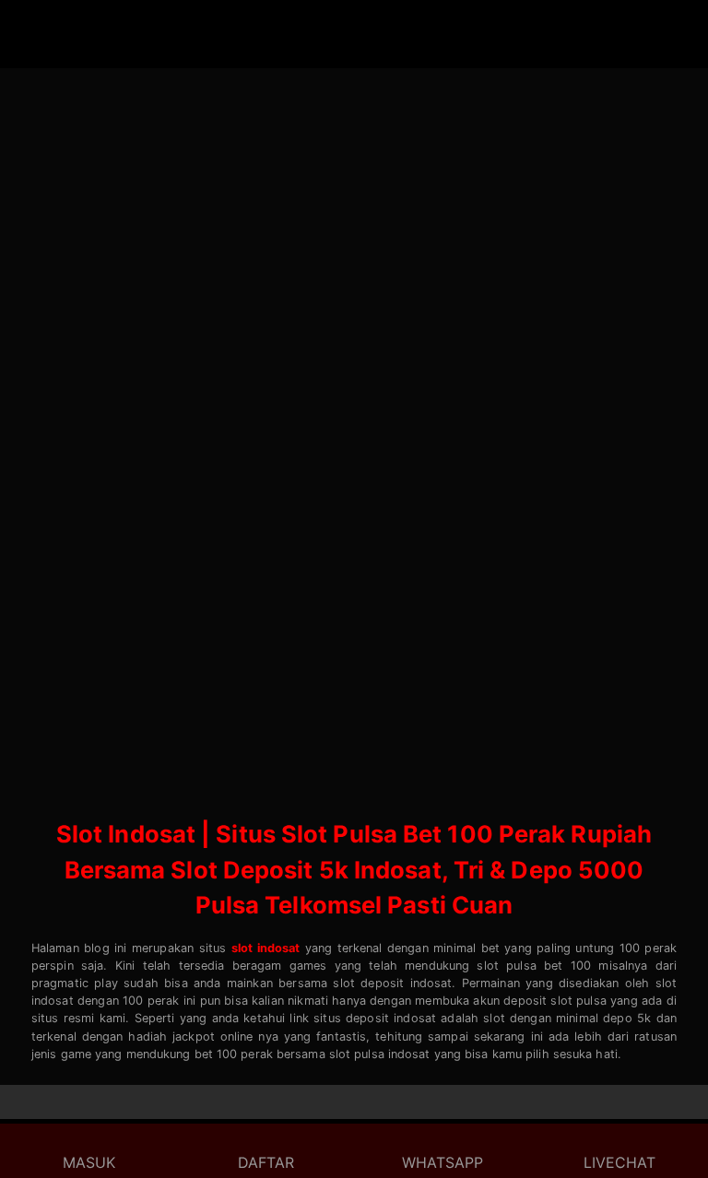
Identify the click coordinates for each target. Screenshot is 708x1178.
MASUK (89, 1162)
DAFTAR (266, 1162)
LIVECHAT (619, 1162)
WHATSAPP (442, 1162)
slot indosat (266, 948)
